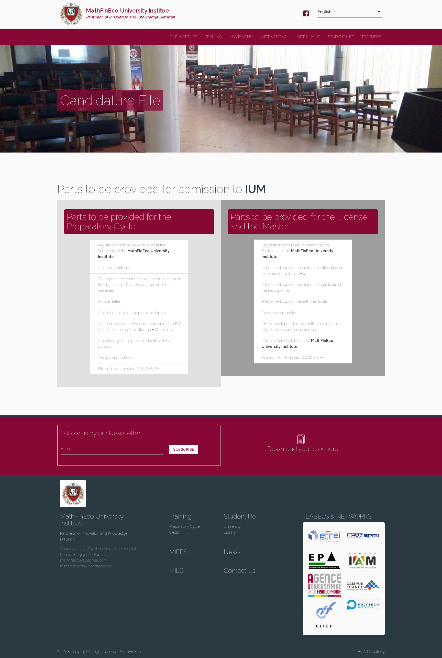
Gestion (175, 532)
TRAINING (213, 37)
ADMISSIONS (241, 37)
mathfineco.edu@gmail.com (83, 560)
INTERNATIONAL (274, 37)
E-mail (66, 448)
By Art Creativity (371, 651)
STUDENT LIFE (341, 37)
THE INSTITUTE (183, 37)
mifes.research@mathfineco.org (86, 566)
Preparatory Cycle (184, 526)
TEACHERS (371, 37)
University (232, 526)
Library (230, 532)
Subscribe (183, 449)
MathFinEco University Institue (130, 13)
